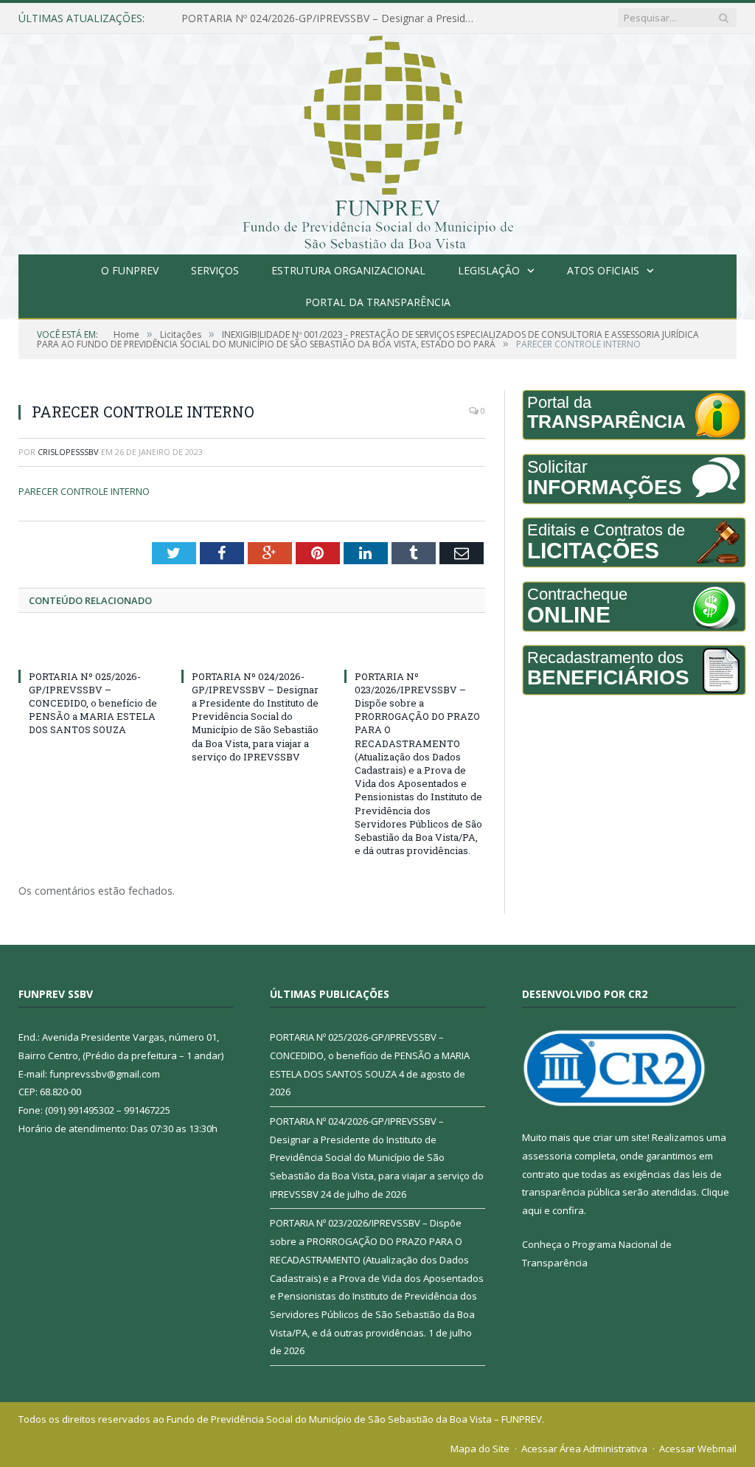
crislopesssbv (68, 451)
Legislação (489, 270)
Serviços (215, 270)
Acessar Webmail (698, 1448)
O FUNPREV (130, 270)
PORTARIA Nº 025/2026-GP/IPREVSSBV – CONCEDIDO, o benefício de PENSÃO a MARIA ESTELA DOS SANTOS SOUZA (93, 703)
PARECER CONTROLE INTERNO (84, 491)
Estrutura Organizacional (348, 270)
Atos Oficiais (603, 270)
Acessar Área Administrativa (584, 1448)
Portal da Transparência (377, 302)
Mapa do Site (479, 1448)
